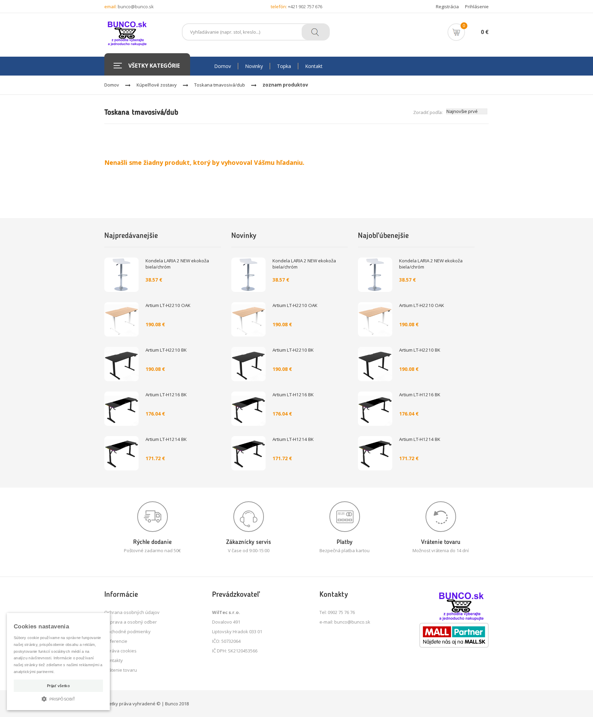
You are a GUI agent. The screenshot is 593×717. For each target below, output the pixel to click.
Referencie (115, 641)
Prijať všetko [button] (58, 686)
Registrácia (447, 6)
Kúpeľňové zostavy (157, 85)
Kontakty (113, 660)
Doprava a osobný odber (130, 622)
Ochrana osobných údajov (132, 612)
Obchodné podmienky (127, 631)
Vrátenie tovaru (120, 670)
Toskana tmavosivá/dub (219, 85)
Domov (111, 85)
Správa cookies (120, 651)
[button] (58, 698)
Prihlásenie (477, 6)
